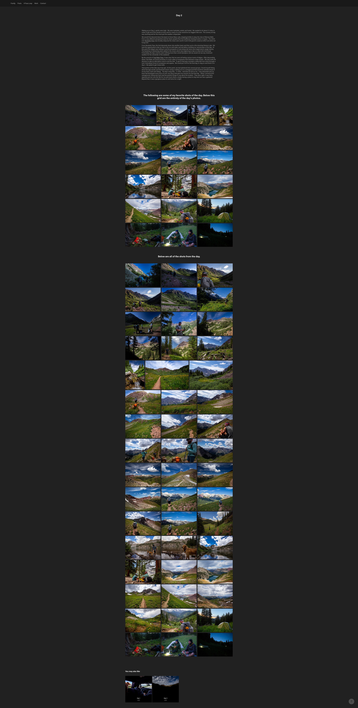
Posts (19, 3)
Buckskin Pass (149, 41)
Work (36, 3)
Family (13, 3)
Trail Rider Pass (158, 57)
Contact (43, 3)
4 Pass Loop (28, 3)
